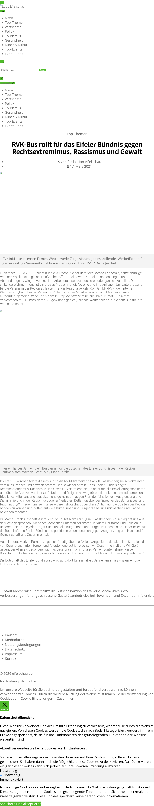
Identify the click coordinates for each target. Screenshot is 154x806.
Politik (9, 31)
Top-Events (13, 49)
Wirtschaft (13, 27)
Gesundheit (14, 40)
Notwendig (11, 775)
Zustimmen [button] (65, 698)
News (9, 18)
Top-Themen (15, 22)
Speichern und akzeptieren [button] (20, 804)
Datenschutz (15, 649)
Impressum (14, 653)
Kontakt (11, 658)
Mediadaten (14, 639)
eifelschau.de (22, 673)
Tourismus (13, 36)
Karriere (11, 635)
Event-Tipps (14, 53)
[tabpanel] (77, 791)
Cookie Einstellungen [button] (37, 698)
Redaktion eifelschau (84, 161)
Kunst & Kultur (16, 45)
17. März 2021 (81, 166)
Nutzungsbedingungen (23, 644)
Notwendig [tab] (8, 770)
